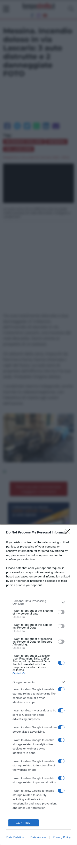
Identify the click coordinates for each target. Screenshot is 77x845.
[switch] (61, 612)
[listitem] (38, 602)
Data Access (38, 837)
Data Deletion (15, 837)
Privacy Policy (62, 837)
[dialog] (38, 685)
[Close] (69, 533)
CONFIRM (23, 822)
